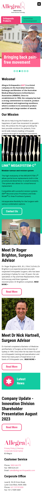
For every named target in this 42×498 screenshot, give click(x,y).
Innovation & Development (30, 19)
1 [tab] (14, 71)
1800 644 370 (15, 465)
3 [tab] (20, 71)
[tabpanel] (21, 41)
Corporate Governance (13, 451)
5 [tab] (25, 71)
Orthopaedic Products (8, 19)
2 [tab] (17, 71)
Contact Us (12, 211)
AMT (23, 85)
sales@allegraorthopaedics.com (22, 470)
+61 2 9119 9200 (16, 487)
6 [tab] (27, 71)
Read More (11, 291)
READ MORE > (30, 359)
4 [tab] (22, 71)
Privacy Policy (9, 448)
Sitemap (20, 448)
